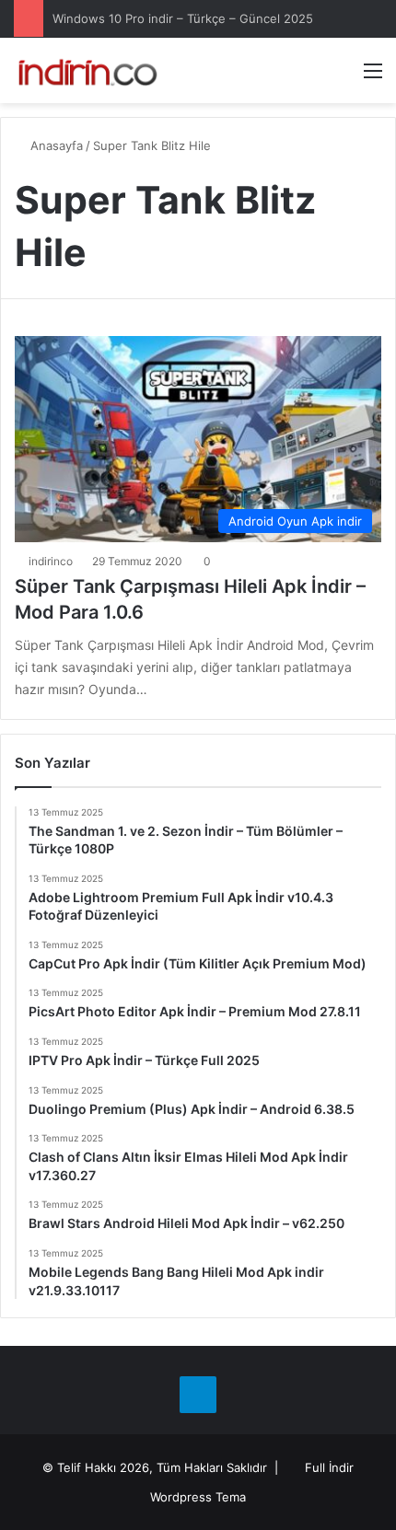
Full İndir (329, 1467)
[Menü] (373, 77)
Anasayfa (55, 145)
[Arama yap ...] (341, 77)
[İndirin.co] (87, 70)
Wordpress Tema (198, 1496)
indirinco (51, 561)
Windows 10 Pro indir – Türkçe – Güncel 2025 (182, 18)
